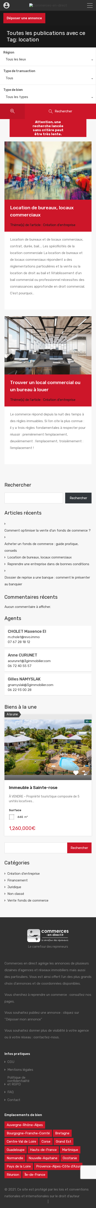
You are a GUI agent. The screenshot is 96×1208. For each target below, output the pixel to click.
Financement (17, 880)
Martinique (70, 1150)
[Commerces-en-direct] (48, 5)
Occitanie (70, 1158)
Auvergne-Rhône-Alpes (25, 1125)
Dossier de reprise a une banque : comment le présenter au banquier (47, 580)
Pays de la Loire (19, 1166)
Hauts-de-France (43, 1150)
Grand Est (63, 1142)
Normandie (15, 1158)
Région (8, 52)
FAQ (10, 1092)
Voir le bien (48, 767)
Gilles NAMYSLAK (24, 679)
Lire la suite (18, 302)
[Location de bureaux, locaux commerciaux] (48, 170)
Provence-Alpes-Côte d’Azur (58, 1166)
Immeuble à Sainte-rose (33, 787)
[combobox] (48, 60)
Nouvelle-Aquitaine (43, 1158)
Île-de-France (35, 1175)
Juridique (14, 887)
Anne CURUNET (22, 655)
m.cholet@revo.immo (24, 637)
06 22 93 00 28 (19, 690)
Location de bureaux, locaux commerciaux (39, 557)
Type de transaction (19, 71)
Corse (46, 1142)
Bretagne (62, 1133)
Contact (13, 1100)
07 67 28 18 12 (19, 642)
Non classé (15, 894)
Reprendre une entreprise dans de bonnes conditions (48, 564)
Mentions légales (20, 1069)
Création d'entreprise (59, 225)
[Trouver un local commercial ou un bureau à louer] (48, 345)
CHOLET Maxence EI (27, 631)
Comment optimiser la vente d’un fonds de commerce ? (47, 530)
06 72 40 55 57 (19, 666)
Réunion (13, 1175)
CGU (10, 1062)
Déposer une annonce (24, 18)
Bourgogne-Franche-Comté (28, 1133)
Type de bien (13, 90)
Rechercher (17, 485)
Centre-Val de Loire (21, 1142)
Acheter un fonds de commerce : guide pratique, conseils (41, 547)
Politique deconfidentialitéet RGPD (18, 1081)
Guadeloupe (16, 1150)
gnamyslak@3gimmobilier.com (30, 685)
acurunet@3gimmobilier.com (29, 661)
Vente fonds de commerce (27, 900)
